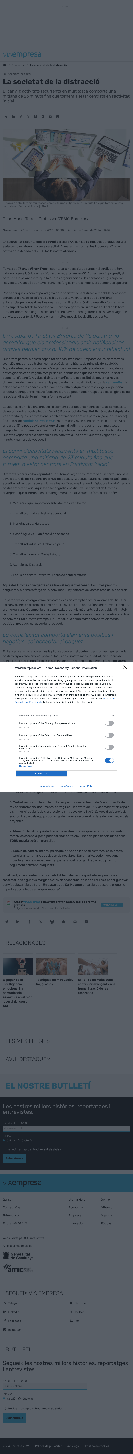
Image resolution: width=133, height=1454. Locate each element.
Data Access (66, 785)
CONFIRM (41, 773)
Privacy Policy (86, 785)
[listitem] (66, 715)
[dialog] (66, 727)
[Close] (126, 668)
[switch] (109, 723)
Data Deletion (46, 785)
